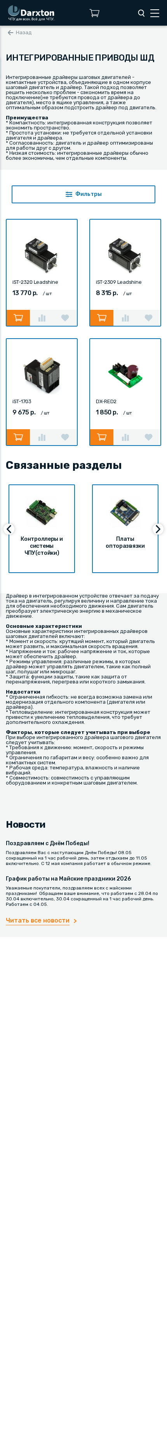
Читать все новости (38, 920)
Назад (24, 32)
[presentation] (8, 529)
